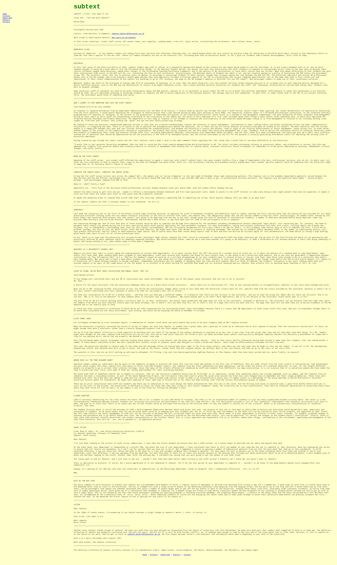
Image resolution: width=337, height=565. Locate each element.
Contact (6, 22)
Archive (6, 16)
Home (5, 14)
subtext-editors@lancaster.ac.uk (128, 34)
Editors (6, 20)
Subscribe (7, 18)
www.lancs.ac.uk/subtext (124, 38)
